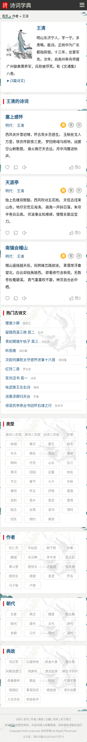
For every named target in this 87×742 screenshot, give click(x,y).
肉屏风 (32, 671)
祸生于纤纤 (70, 671)
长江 (70, 463)
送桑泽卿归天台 (17, 396)
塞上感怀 (14, 117)
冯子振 (13, 585)
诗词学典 (20, 5)
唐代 (32, 623)
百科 (55, 719)
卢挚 (32, 585)
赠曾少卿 (12, 323)
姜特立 (27, 323)
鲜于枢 (51, 548)
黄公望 (13, 566)
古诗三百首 (51, 434)
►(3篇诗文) (15, 81)
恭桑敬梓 (13, 680)
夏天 (51, 444)
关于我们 (65, 719)
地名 (70, 472)
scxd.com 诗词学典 (40, 731)
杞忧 (51, 680)
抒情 (51, 491)
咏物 (13, 444)
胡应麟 (23, 351)
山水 (51, 463)
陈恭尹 (59, 406)
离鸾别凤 (32, 690)
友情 (32, 509)
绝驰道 (51, 690)
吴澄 (51, 576)
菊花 (70, 453)
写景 (70, 434)
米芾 (33, 378)
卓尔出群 (70, 690)
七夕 (51, 481)
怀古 (32, 491)
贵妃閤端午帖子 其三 (21, 341)
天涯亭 (12, 182)
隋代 (13, 623)
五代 (51, 623)
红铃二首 (12, 369)
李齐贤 (51, 557)
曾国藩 (62, 360)
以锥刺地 (32, 662)
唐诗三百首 (13, 434)
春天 (32, 444)
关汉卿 (32, 557)
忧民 (13, 519)
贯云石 (70, 557)
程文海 (70, 566)
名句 (26, 719)
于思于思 (70, 680)
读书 (51, 509)
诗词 (18, 719)
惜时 (70, 509)
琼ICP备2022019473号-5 (48, 736)
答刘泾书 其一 (16, 378)
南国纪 (13, 690)
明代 (8, 125)
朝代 (10, 603)
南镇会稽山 (16, 248)
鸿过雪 (13, 662)
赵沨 (40, 332)
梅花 (32, 453)
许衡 (70, 548)
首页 (5, 16)
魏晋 (51, 614)
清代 (70, 633)
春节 (32, 481)
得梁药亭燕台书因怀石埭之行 (28, 406)
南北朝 (70, 614)
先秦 (13, 614)
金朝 (13, 633)
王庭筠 (51, 566)
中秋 (70, 481)
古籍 (48, 719)
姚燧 (32, 576)
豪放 (51, 519)
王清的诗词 (17, 101)
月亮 (32, 463)
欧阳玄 (13, 576)
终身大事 (51, 662)
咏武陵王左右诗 (17, 387)
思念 (51, 500)
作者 (15, 16)
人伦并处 (13, 699)
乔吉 (70, 576)
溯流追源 (51, 671)
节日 (13, 481)
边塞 (51, 472)
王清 (41, 28)
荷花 (51, 453)
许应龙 (45, 341)
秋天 (70, 444)
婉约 (32, 519)
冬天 (13, 453)
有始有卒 (32, 699)
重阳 (13, 491)
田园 (32, 472)
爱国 (70, 491)
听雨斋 (10, 351)
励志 (13, 509)
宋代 (70, 623)
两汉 (32, 614)
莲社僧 (70, 662)
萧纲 (36, 387)
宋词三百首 (32, 434)
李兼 (36, 396)
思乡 (32, 500)
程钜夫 (32, 566)
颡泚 (32, 680)
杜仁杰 (13, 548)
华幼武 (32, 548)
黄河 (13, 472)
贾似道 (27, 369)
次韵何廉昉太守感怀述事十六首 (30, 360)
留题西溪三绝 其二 (20, 332)
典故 (10, 651)
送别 (13, 500)
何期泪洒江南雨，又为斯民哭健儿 (13, 672)
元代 (32, 633)
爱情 (70, 500)
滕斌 (13, 557)
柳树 (13, 463)
